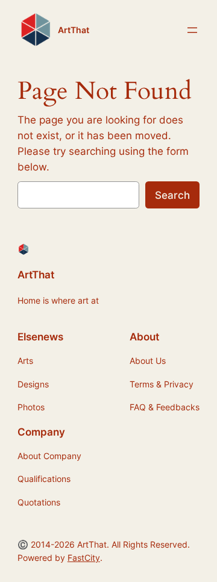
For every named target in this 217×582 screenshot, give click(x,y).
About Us (148, 360)
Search (172, 195)
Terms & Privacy (161, 384)
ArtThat (73, 30)
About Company (49, 456)
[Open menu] (192, 30)
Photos (31, 407)
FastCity (84, 557)
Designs (33, 384)
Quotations (38, 502)
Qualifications (44, 479)
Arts (25, 360)
